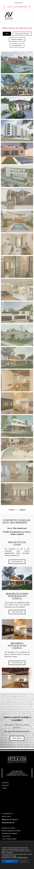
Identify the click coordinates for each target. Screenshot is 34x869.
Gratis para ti (5, 785)
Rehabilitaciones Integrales (9, 833)
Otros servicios (6, 836)
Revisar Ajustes (23, 861)
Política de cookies (22, 857)
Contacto (4, 788)
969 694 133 (5, 819)
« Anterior (11, 510)
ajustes (14, 856)
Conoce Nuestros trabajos (9, 839)
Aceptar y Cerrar (9, 861)
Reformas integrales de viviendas (11, 830)
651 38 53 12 (14, 819)
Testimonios (5, 782)
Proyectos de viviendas (8, 828)
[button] (25, 15)
